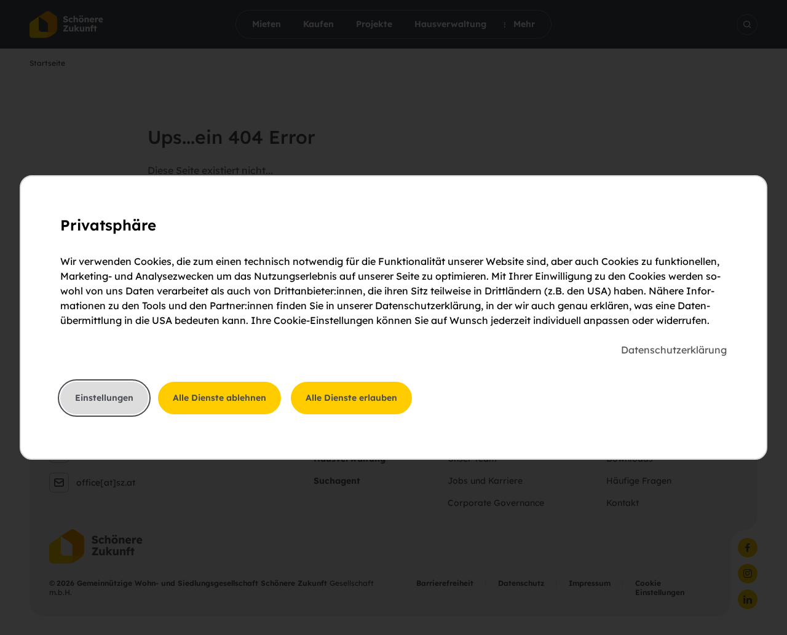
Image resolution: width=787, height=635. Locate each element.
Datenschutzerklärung (674, 350)
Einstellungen (104, 397)
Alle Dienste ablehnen (219, 397)
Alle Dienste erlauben (351, 397)
